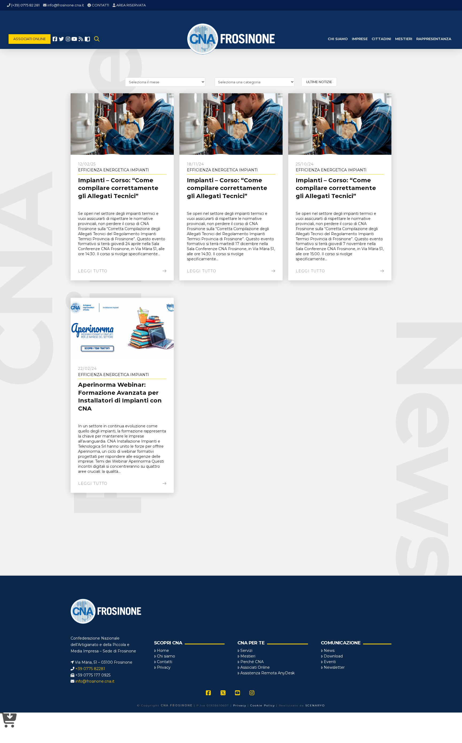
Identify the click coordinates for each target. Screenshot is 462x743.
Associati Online (255, 667)
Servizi (246, 650)
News (329, 650)
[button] (96, 39)
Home (163, 650)
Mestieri (247, 656)
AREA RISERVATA (131, 5)
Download (333, 656)
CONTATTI (100, 5)
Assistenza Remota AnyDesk (267, 673)
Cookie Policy (262, 705)
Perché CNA (252, 661)
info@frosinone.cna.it (65, 5)
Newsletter (334, 667)
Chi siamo (166, 656)
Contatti (164, 661)
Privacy (164, 667)
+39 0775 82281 (90, 668)
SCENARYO (315, 705)
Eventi (330, 661)
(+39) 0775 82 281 (25, 5)
